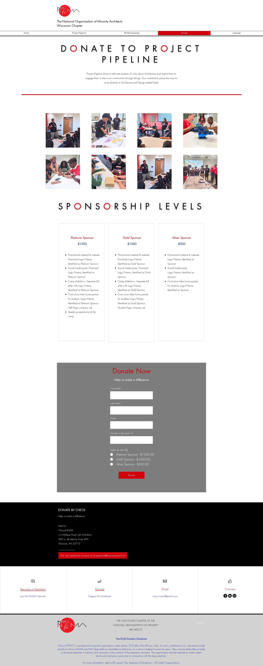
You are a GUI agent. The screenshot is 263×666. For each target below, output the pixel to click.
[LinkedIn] (230, 596)
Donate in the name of (121, 433)
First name (115, 388)
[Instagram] (234, 596)
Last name (115, 403)
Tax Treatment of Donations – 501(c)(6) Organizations (152, 662)
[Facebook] (225, 596)
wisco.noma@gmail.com (165, 596)
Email (113, 418)
